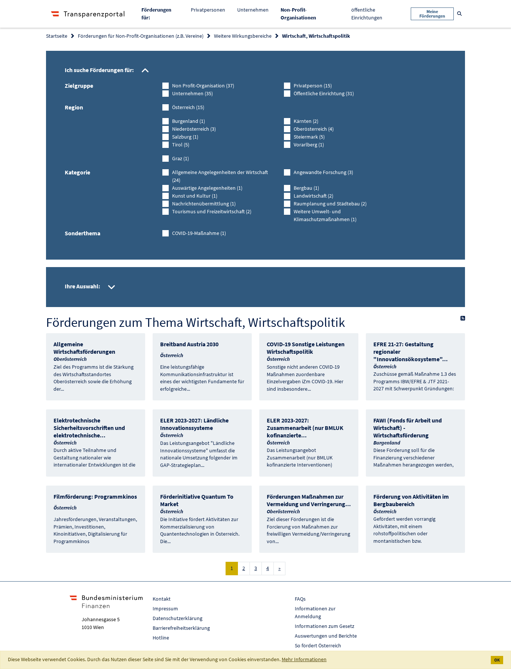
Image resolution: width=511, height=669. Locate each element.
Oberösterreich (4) (314, 129)
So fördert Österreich (318, 645)
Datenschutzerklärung (177, 618)
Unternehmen (253, 9)
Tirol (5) (180, 144)
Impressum (165, 608)
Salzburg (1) (185, 136)
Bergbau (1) (306, 188)
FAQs (300, 598)
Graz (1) (180, 158)
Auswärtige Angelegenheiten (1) (207, 188)
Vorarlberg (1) (309, 144)
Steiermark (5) (309, 136)
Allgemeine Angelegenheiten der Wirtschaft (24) (220, 176)
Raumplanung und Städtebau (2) (330, 203)
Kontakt (162, 598)
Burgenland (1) (188, 121)
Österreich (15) (188, 107)
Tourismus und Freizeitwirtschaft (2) (211, 211)
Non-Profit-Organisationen (304, 13)
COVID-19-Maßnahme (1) (199, 233)
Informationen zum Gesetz (324, 626)
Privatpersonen (208, 9)
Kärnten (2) (306, 121)
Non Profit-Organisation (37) (203, 85)
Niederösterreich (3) (194, 129)
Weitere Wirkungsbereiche (243, 35)
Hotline (161, 637)
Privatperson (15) (313, 85)
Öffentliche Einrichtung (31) (324, 93)
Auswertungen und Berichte (326, 635)
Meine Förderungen (432, 14)
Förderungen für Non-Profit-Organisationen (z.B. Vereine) (141, 35)
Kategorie (77, 172)
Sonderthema (82, 233)
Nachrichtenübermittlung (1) (204, 203)
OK (497, 660)
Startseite (56, 35)
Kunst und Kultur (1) (194, 195)
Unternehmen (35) (192, 93)
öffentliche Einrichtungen (366, 13)
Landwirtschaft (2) (313, 195)
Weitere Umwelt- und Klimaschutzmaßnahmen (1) (325, 215)
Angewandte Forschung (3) (323, 172)
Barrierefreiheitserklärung (181, 628)
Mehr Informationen (304, 659)
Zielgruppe (79, 85)
